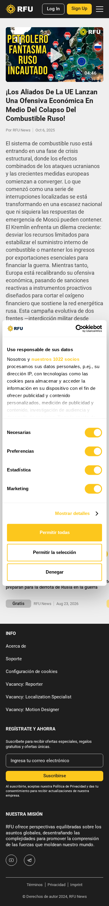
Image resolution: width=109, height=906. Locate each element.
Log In (53, 8)
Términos (35, 884)
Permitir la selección (54, 552)
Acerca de (16, 646)
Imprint (76, 884)
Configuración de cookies (32, 671)
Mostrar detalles (72, 513)
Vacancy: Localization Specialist (38, 697)
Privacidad (56, 884)
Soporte (14, 659)
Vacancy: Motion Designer (32, 709)
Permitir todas (55, 532)
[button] (98, 9)
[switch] (93, 451)
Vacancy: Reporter (24, 684)
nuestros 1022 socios (55, 359)
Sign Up (79, 8)
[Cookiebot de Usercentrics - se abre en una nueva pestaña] (77, 328)
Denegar (55, 572)
